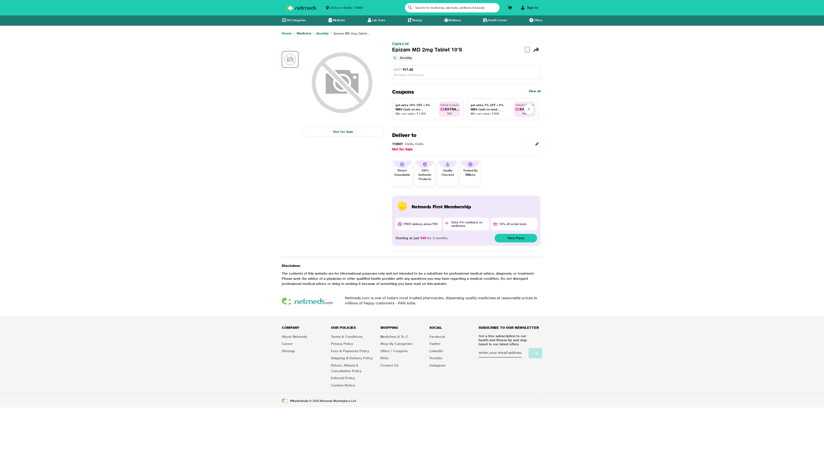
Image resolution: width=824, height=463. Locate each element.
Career (287, 344)
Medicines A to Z (394, 337)
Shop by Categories (396, 344)
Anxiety (406, 58)
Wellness (455, 20)
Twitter (435, 344)
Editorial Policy (343, 378)
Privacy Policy (342, 344)
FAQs (384, 358)
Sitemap (288, 351)
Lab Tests (378, 20)
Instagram (437, 365)
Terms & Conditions (346, 337)
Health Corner (497, 20)
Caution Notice (343, 385)
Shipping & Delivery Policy (352, 358)
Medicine (339, 20)
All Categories (296, 20)
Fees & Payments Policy (350, 351)
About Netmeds (294, 337)
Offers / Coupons (394, 351)
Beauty (417, 20)
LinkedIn (436, 351)
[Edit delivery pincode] (537, 143)
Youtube (435, 358)
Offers (538, 20)
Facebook (437, 337)
